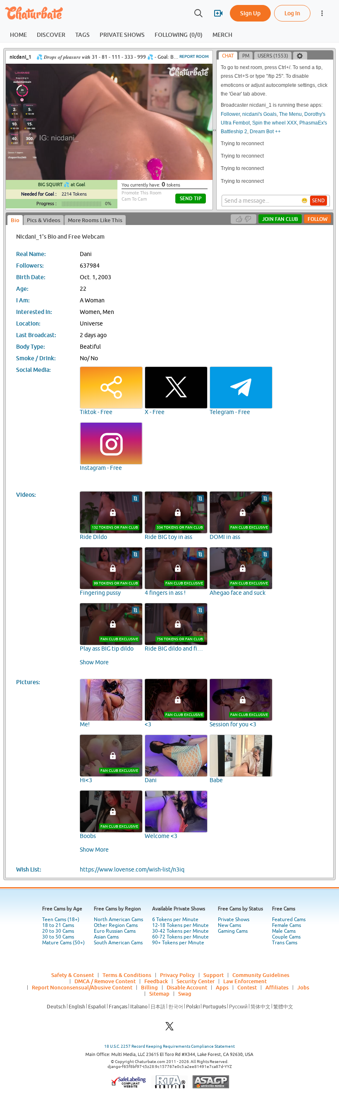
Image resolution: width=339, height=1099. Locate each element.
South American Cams (118, 943)
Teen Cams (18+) (60, 919)
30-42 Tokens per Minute (180, 931)
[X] (169, 1028)
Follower (230, 114)
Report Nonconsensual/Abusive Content (82, 987)
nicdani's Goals (259, 114)
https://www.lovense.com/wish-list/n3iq (132, 869)
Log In (292, 13)
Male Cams (284, 931)
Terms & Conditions (127, 975)
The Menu (290, 114)
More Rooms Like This (95, 220)
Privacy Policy (177, 975)
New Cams (229, 925)
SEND (318, 201)
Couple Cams (286, 937)
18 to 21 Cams (58, 925)
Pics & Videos (43, 220)
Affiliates (277, 987)
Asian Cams (106, 937)
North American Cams (118, 919)
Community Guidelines (260, 975)
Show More (94, 662)
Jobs (303, 987)
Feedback (156, 981)
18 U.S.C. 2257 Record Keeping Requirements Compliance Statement (169, 1046)
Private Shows (233, 919)
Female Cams (286, 925)
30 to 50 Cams (58, 937)
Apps (222, 987)
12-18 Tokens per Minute (180, 925)
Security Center (196, 981)
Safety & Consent (72, 975)
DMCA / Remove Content (105, 981)
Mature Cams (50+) (63, 943)
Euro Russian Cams (115, 931)
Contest (247, 987)
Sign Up (250, 13)
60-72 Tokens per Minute (180, 937)
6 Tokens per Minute (175, 919)
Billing (149, 987)
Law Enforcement (245, 981)
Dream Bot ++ (265, 131)
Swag (184, 993)
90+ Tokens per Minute (178, 943)
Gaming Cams (233, 931)
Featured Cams (289, 919)
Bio (15, 220)
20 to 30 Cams (58, 931)
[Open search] (198, 13)
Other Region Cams (116, 925)
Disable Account (187, 987)
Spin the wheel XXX (274, 123)
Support (213, 975)
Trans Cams (284, 943)
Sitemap (159, 993)
